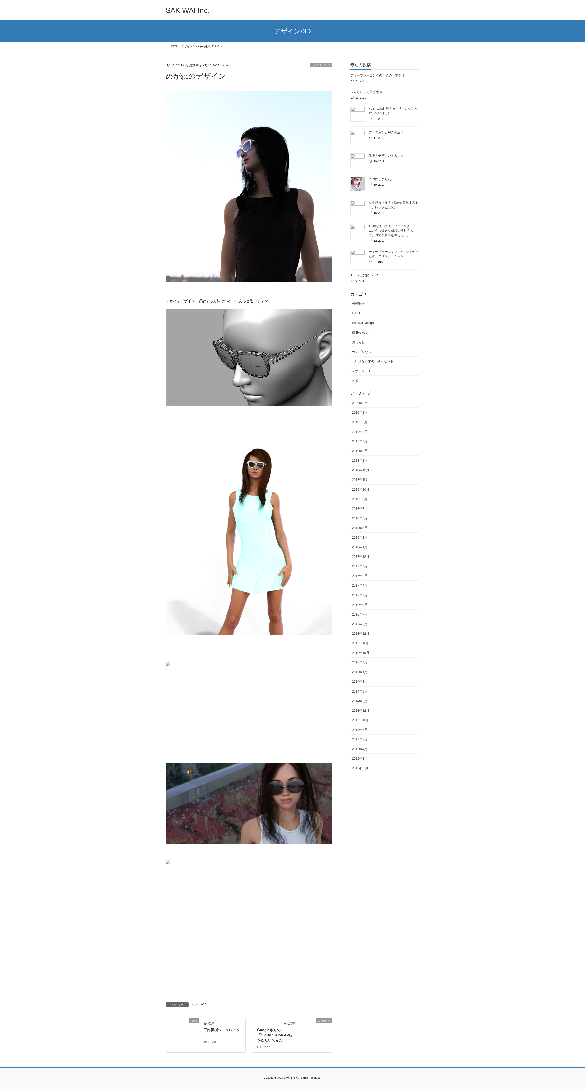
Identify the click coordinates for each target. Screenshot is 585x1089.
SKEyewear (360, 332)
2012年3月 (359, 758)
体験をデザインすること (386, 155)
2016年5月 (359, 624)
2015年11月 (360, 643)
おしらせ (358, 342)
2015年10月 (360, 653)
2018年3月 (359, 528)
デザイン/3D (321, 65)
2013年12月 (360, 710)
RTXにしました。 (381, 179)
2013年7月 (359, 730)
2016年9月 (359, 605)
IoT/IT (356, 313)
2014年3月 (359, 691)
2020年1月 (359, 412)
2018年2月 (359, 537)
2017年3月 (359, 595)
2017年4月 (359, 585)
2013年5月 (359, 739)
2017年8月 (359, 576)
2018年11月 (360, 479)
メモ (355, 380)
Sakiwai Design (363, 323)
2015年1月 (359, 672)
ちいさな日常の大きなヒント (373, 361)
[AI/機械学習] (315, 1035)
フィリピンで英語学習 (366, 92)
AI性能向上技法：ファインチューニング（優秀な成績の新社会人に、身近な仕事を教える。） (392, 230)
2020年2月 (359, 403)
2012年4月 (359, 749)
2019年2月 (359, 451)
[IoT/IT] (182, 1028)
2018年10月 (360, 489)
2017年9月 (359, 566)
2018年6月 (359, 518)
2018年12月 (360, 470)
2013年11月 (360, 720)
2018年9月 (359, 499)
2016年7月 (359, 614)
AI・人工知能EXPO (364, 275)
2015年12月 (360, 633)
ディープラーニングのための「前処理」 (379, 75)
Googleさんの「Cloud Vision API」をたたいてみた (275, 1035)
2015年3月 (359, 662)
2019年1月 (359, 460)
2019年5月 (359, 422)
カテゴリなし (361, 352)
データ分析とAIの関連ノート (389, 132)
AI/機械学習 (360, 303)
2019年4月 (359, 431)
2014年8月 (359, 681)
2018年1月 (359, 547)
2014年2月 (359, 701)
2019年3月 (359, 441)
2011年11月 (360, 768)
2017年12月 (360, 556)
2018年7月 (359, 508)
